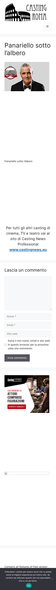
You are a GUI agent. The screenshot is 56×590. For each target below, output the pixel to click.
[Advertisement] (28, 126)
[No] (52, 578)
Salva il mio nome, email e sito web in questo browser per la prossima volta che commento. (29, 344)
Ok (28, 585)
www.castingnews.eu (28, 249)
